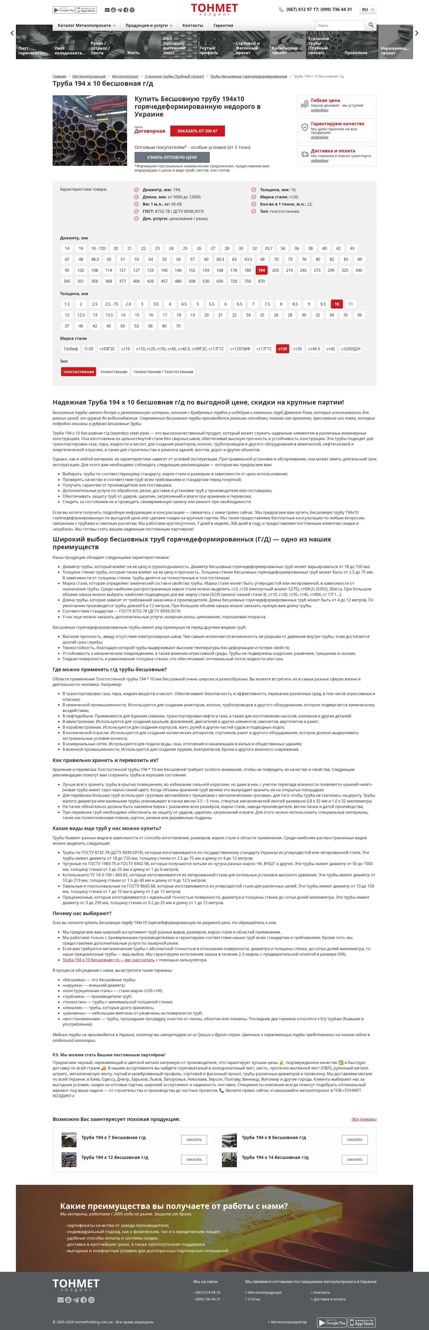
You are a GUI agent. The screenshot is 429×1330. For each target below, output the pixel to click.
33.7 (269, 248)
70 (276, 259)
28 (227, 248)
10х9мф (70, 349)
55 (164, 259)
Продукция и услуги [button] (147, 25)
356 (94, 281)
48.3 (95, 259)
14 (67, 248)
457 (164, 281)
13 (95, 315)
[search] (371, 25)
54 (150, 259)
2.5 (95, 304)
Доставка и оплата (330, 1299)
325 (345, 270)
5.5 (211, 304)
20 (115, 248)
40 (324, 248)
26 (199, 248)
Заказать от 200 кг (197, 131)
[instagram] (132, 9)
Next (416, 33)
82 (332, 259)
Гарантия (223, 25)
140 (164, 270)
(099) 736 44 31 (336, 9)
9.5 (323, 304)
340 (359, 270)
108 (94, 270)
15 (137, 315)
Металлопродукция (265, 1292)
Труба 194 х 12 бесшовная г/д (114, 1157)
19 (192, 315)
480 (178, 281)
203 (275, 270)
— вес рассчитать (109, 960)
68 (262, 259)
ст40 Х (314, 349)
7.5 (267, 304)
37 (67, 326)
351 (80, 281)
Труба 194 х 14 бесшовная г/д (275, 1157)
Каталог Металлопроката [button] (85, 25)
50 (109, 259)
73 (290, 259)
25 (185, 248)
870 (261, 281)
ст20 (282, 349)
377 (122, 281)
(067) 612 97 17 (302, 9)
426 (150, 281)
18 (179, 315)
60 (206, 259)
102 (80, 270)
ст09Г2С (107, 349)
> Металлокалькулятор (287, 1322)
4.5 (184, 304)
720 (233, 281)
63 (234, 259)
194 (261, 270)
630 (219, 281)
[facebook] (126, 9)
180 (247, 270)
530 (206, 281)
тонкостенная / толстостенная (163, 371)
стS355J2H (350, 349)
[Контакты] (281, 9)
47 (67, 259)
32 (254, 248)
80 (318, 259)
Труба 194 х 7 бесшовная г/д (113, 1137)
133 (150, 270)
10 (337, 304)
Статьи (254, 1299)
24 (171, 248)
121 (122, 270)
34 (283, 248)
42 (338, 248)
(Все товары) (364, 1119)
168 (219, 270)
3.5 (156, 304)
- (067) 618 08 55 (206, 1292)
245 (303, 270)
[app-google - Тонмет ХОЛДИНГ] (64, 10)
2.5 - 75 (111, 304)
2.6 (128, 304)
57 (192, 259)
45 (352, 248)
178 (233, 270)
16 (81, 248)
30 (241, 248)
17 (165, 315)
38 (310, 248)
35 (345, 315)
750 (247, 281)
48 (81, 259)
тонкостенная (113, 371)
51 (123, 259)
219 (289, 270)
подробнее (319, 110)
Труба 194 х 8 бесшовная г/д (274, 1137)
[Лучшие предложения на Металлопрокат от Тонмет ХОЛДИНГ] (214, 9)
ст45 (330, 349)
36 (296, 248)
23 (157, 248)
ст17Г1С (264, 349)
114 (108, 270)
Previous (12, 33)
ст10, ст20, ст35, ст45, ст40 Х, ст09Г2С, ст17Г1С (180, 349)
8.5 (295, 304)
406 (136, 281)
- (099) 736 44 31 (206, 1299)
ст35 (297, 349)
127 (136, 270)
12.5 (81, 315)
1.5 (67, 304)
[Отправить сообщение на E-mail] (108, 9)
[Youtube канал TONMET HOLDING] (114, 9)
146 (178, 270)
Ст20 (88, 349)
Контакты (192, 25)
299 (331, 270)
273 (317, 270)
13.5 (109, 315)
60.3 (220, 259)
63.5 (248, 259)
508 (192, 281)
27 (213, 248)
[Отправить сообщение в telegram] (120, 9)
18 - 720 (98, 248)
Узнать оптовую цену (172, 157)
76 (304, 259)
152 (192, 270)
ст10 (125, 349)
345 (67, 281)
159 (206, 270)
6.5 (239, 304)
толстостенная (78, 371)
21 (129, 248)
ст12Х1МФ (240, 349)
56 (178, 259)
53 (137, 259)
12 (67, 315)
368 (108, 281)
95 (67, 270)
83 (346, 259)
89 (360, 259)
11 (351, 304)
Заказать (194, 1140)
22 (143, 248)
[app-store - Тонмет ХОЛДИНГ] (86, 10)
